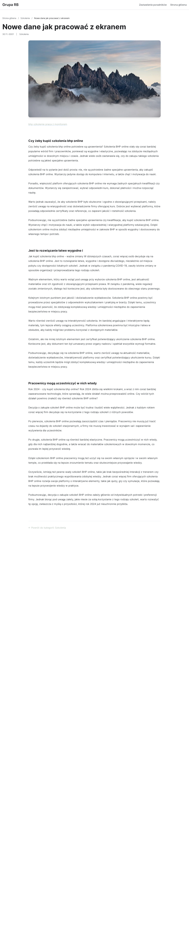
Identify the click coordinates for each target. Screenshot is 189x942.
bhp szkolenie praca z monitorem (47, 124)
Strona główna (178, 4)
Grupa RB (10, 5)
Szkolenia (25, 18)
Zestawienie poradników (153, 4)
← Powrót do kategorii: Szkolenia (47, 527)
